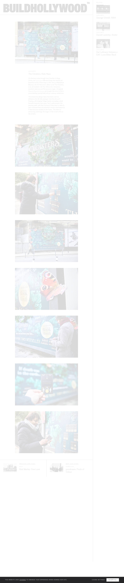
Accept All (112, 579)
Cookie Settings (98, 579)
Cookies (22, 579)
